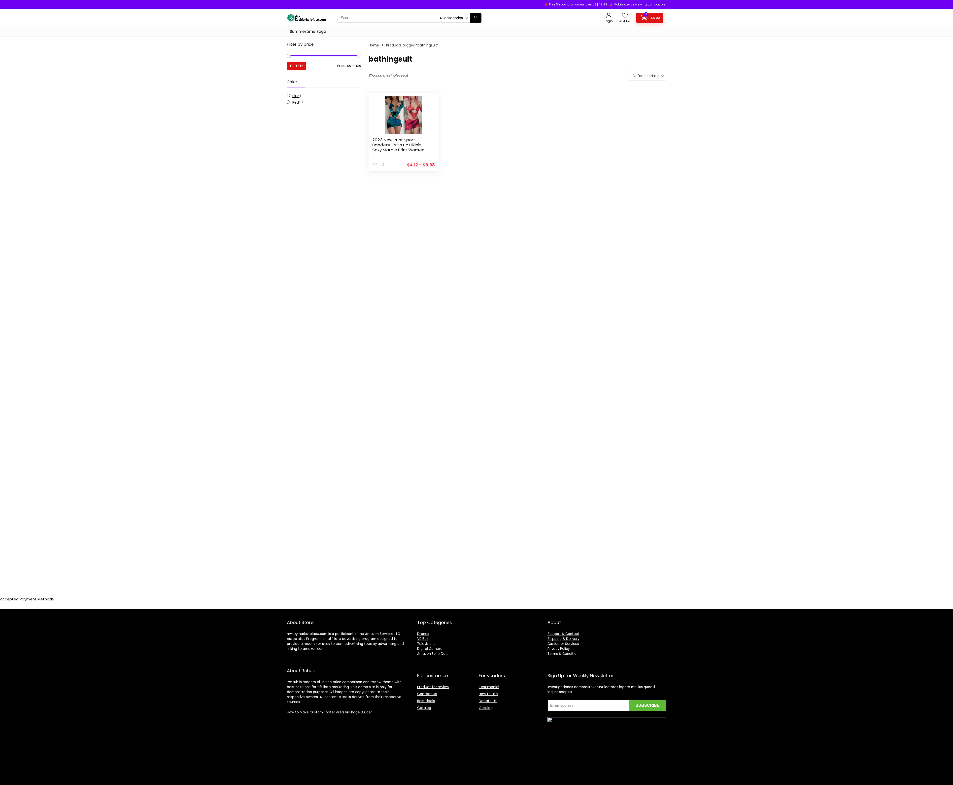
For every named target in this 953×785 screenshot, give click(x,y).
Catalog (424, 707)
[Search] (475, 18)
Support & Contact (563, 633)
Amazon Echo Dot (432, 653)
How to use (488, 693)
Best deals (426, 700)
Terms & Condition (563, 653)
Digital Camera (429, 648)
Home (374, 45)
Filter (296, 66)
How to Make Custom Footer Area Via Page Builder (329, 712)
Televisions (426, 643)
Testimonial (489, 686)
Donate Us (488, 700)
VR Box (422, 638)
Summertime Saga (308, 31)
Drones (423, 633)
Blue (296, 95)
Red (295, 102)
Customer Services (563, 643)
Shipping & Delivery (563, 638)
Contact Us (427, 693)
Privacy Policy (558, 648)
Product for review (433, 686)
